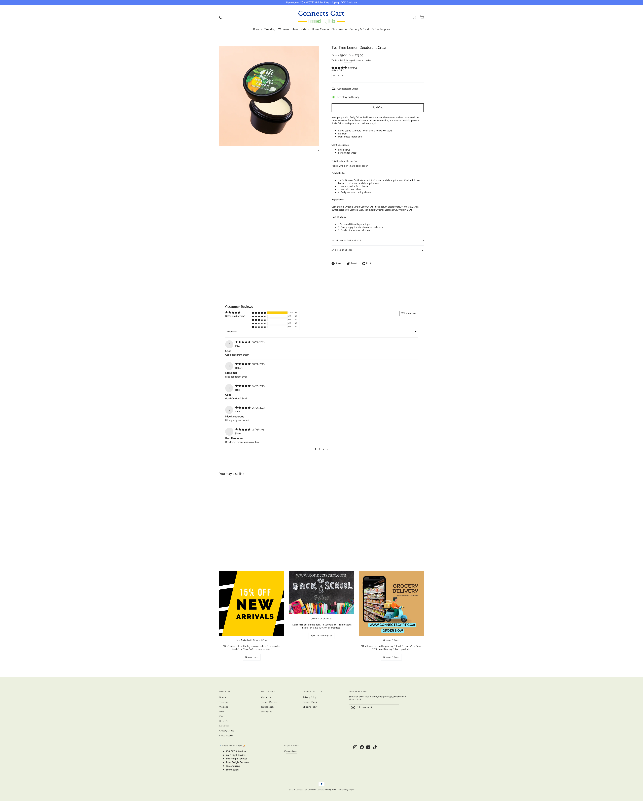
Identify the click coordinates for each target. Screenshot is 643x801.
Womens (283, 29)
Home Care (319, 29)
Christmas (338, 29)
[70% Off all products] (321, 592)
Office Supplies (381, 29)
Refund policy (267, 707)
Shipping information (346, 240)
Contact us (266, 697)
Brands (257, 29)
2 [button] (319, 449)
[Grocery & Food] (391, 603)
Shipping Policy (310, 707)
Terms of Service (269, 702)
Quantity (338, 70)
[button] (339, 68)
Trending (269, 29)
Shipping (348, 60)
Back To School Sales (321, 636)
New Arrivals (251, 657)
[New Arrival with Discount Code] (251, 603)
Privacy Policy (309, 697)
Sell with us (266, 712)
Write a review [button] (408, 313)
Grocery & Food (359, 29)
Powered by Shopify (346, 789)
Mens (295, 29)
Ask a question (342, 250)
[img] (243, 342)
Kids (304, 29)
